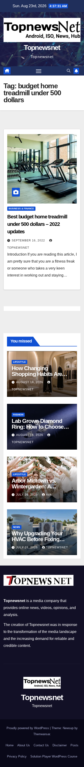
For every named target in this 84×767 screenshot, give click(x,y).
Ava (49, 494)
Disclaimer (59, 745)
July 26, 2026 (27, 494)
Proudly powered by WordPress (28, 728)
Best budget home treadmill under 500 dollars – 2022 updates (37, 224)
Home (10, 745)
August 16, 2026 (30, 435)
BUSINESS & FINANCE (21, 208)
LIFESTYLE (19, 362)
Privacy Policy (17, 756)
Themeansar (41, 734)
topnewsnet (57, 547)
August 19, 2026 (30, 382)
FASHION (18, 414)
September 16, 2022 (29, 240)
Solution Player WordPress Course (53, 756)
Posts (74, 745)
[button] (68, 71)
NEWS (16, 527)
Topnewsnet (42, 47)
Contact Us (41, 745)
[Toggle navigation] (39, 71)
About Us (23, 745)
